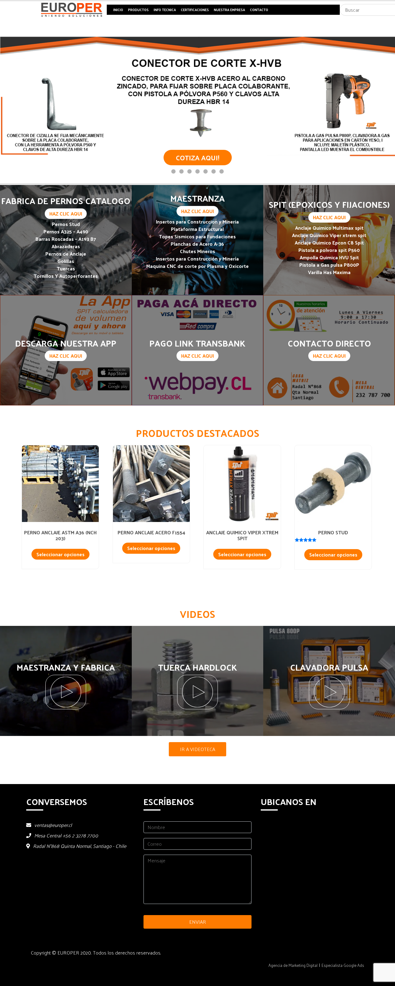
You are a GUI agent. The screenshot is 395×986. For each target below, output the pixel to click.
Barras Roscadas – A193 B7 (65, 238)
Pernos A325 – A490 (66, 231)
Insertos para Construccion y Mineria (197, 221)
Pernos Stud (66, 224)
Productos (138, 9)
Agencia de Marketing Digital (293, 965)
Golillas (65, 261)
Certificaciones (195, 9)
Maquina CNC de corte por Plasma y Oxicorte (197, 265)
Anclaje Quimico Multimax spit (329, 227)
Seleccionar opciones (60, 554)
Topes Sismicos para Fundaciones (197, 236)
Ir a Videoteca (197, 749)
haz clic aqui (65, 213)
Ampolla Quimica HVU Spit (329, 257)
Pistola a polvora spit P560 (329, 249)
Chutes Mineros (197, 251)
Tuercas (66, 268)
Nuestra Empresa (229, 9)
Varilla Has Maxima (329, 272)
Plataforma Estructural (197, 228)
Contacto (259, 9)
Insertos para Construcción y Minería (197, 258)
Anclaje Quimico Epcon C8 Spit (329, 242)
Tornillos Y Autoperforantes (66, 275)
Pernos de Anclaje (65, 253)
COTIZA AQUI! (197, 157)
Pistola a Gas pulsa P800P (329, 264)
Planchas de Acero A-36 (197, 243)
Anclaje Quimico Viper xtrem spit (329, 235)
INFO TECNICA (165, 9)
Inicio (118, 9)
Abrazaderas (66, 246)
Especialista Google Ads (343, 965)
